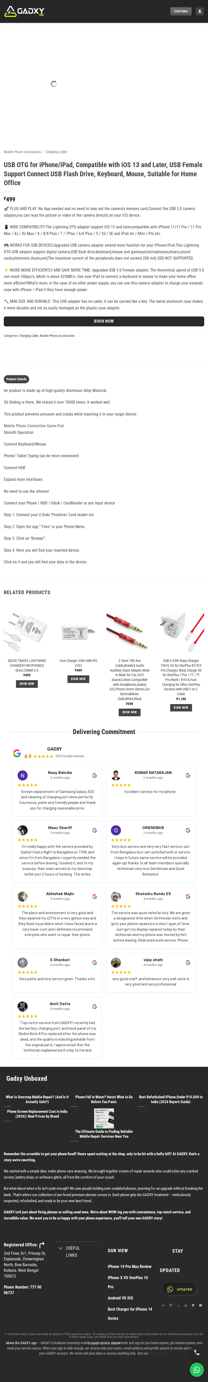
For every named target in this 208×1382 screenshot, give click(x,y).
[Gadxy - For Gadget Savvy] (29, 11)
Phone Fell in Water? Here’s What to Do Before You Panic (104, 1099)
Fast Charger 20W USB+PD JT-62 (78, 663)
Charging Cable (56, 152)
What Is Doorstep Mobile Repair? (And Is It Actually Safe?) (37, 1099)
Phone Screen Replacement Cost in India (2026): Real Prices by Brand (37, 1114)
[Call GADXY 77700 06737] (197, 1352)
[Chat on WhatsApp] (197, 1370)
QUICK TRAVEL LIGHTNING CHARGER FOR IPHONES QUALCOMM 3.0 (27, 665)
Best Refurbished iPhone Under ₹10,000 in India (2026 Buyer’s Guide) (171, 1099)
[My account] (200, 11)
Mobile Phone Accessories (22, 152)
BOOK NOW (104, 321)
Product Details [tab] (16, 379)
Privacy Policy (158, 1353)
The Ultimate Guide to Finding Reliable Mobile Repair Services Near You (104, 1134)
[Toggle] (61, 1248)
